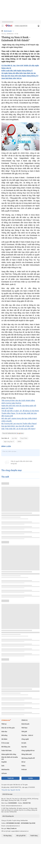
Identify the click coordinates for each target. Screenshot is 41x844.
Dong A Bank (23, 438)
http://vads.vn (11, 828)
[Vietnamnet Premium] (6, 721)
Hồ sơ (23, 762)
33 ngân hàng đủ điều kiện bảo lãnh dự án (18, 73)
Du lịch (23, 743)
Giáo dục (4, 731)
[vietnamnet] (9, 27)
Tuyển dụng (34, 835)
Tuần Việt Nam (6, 750)
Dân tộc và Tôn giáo (8, 728)
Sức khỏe (4, 739)
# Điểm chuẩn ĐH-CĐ (21, 26)
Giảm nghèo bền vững (8, 754)
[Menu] (2, 26)
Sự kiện (30, 778)
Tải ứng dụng (7, 835)
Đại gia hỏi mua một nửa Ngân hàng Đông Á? (19, 76)
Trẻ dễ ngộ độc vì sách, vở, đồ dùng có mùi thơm (20, 411)
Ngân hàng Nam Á (9, 441)
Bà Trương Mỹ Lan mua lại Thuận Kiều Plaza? (19, 424)
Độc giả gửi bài (20, 835)
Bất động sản (5, 747)
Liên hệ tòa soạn (7, 794)
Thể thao (24, 728)
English (4, 762)
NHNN (19, 441)
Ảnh (2, 766)
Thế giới (24, 731)
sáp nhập (14, 438)
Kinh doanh (8, 31)
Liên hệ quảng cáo (8, 816)
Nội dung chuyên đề (28, 758)
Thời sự (3, 724)
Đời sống (4, 735)
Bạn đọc (24, 747)
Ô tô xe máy (5, 743)
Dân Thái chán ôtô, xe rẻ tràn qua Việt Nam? (18, 429)
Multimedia (5, 769)
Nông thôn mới (26, 754)
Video (23, 766)
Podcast (24, 769)
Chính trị (24, 720)
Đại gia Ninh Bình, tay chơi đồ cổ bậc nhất (17, 426)
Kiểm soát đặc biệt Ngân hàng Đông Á (17, 71)
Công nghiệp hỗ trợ (27, 750)
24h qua (4, 773)
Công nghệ (25, 739)
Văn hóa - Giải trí (27, 735)
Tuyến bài (11, 778)
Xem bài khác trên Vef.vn (11, 78)
